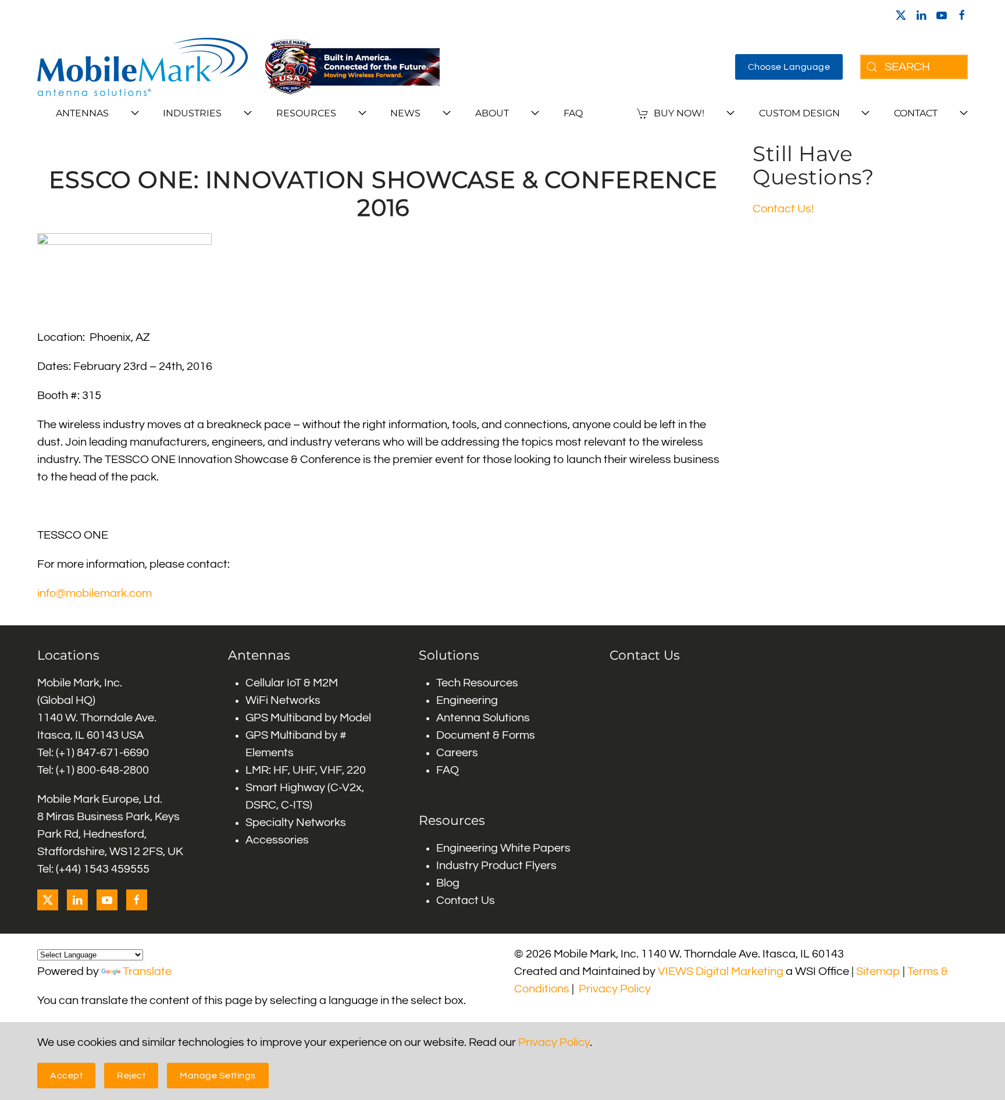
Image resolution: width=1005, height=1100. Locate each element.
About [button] (492, 113)
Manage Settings (218, 1075)
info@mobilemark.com (94, 593)
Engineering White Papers (503, 848)
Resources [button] (306, 113)
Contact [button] (916, 113)
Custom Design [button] (799, 113)
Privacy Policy (615, 989)
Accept (66, 1075)
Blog (447, 883)
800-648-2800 (113, 770)
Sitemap (878, 971)
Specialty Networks (295, 822)
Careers (457, 753)
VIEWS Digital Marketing (720, 971)
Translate (147, 971)
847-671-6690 (113, 753)
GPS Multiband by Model (308, 718)
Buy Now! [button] (679, 113)
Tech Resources (477, 683)
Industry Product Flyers (496, 865)
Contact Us (465, 900)
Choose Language (789, 67)
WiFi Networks (282, 700)
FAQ (573, 113)
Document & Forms (485, 735)
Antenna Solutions (483, 718)
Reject (131, 1075)
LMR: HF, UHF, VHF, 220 (305, 770)
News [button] (405, 113)
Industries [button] (192, 113)
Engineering (467, 700)
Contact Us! (783, 209)
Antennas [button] (82, 113)
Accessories (277, 840)
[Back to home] (142, 67)
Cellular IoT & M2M (291, 683)
